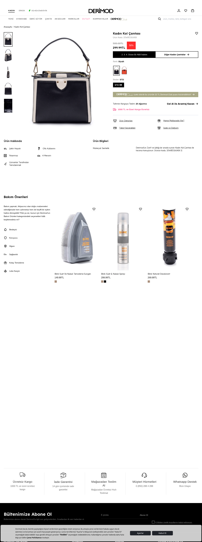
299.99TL (106, 277)
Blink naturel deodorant (159, 274)
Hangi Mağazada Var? (173, 120)
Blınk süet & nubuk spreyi (113, 274)
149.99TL (59, 277)
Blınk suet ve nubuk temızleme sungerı (73, 274)
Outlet (86, 19)
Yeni (11, 19)
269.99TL (152, 277)
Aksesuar (60, 19)
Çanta (48, 19)
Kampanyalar (100, 19)
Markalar (73, 19)
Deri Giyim (36, 19)
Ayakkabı (21, 19)
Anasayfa (8, 27)
